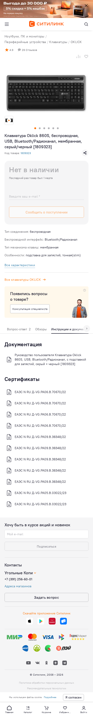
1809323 (26, 153)
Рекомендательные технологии (46, 688)
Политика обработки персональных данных (46, 682)
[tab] (19, 330)
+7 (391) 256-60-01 (18, 579)
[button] (9, 709)
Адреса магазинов (18, 586)
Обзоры (41, 329)
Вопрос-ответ (19, 329)
